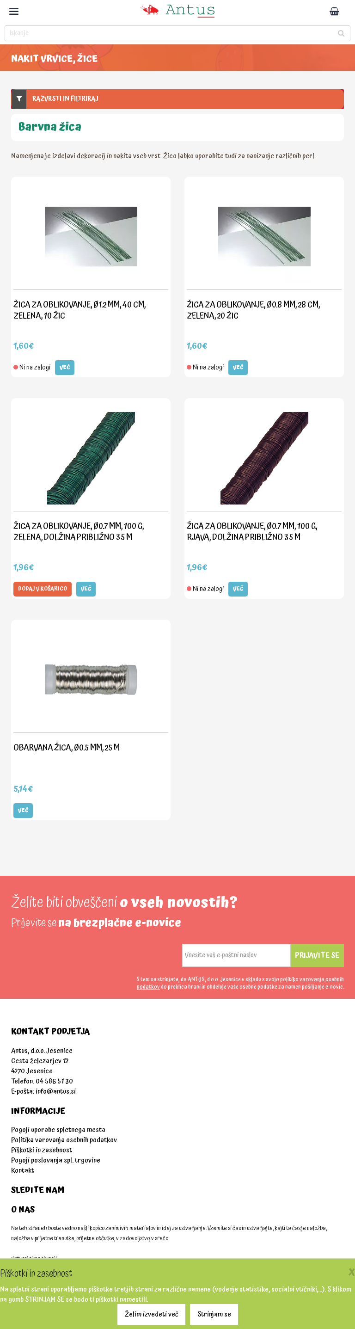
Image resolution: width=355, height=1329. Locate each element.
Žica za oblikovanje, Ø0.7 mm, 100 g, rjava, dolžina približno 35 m (252, 531)
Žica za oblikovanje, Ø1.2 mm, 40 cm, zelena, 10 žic (79, 310)
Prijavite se (317, 955)
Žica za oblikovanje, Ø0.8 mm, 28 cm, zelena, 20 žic (253, 310)
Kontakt (22, 1170)
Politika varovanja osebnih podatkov (64, 1140)
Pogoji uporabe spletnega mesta (58, 1130)
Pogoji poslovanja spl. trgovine (55, 1160)
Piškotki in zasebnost (41, 1150)
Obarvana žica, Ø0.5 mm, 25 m (66, 747)
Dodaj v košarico (42, 589)
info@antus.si (56, 1091)
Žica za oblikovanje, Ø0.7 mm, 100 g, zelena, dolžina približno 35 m (78, 531)
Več (65, 367)
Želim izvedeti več (151, 1314)
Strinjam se (214, 1314)
